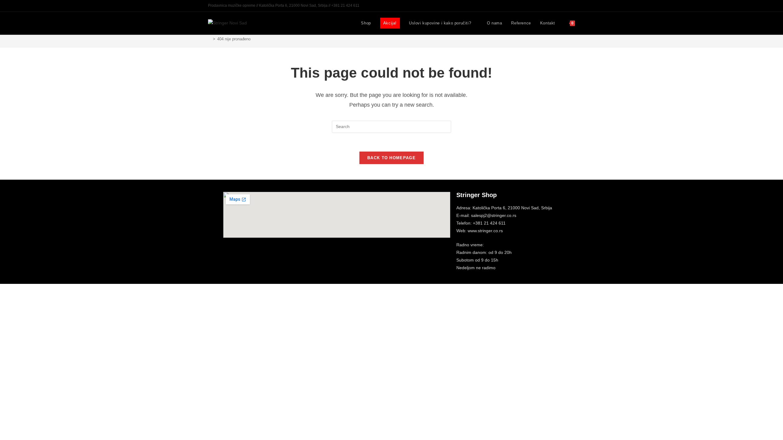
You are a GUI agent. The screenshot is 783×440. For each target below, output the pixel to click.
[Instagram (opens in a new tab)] (566, 6)
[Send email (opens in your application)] (572, 6)
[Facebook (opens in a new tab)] (559, 6)
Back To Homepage (391, 158)
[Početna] (209, 39)
